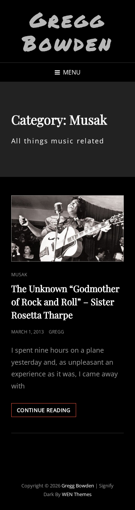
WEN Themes (77, 494)
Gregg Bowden (67, 31)
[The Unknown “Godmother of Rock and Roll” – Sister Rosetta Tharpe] (67, 228)
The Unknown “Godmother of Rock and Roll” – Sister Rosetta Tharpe (65, 301)
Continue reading (46, 411)
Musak (19, 274)
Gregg (56, 332)
